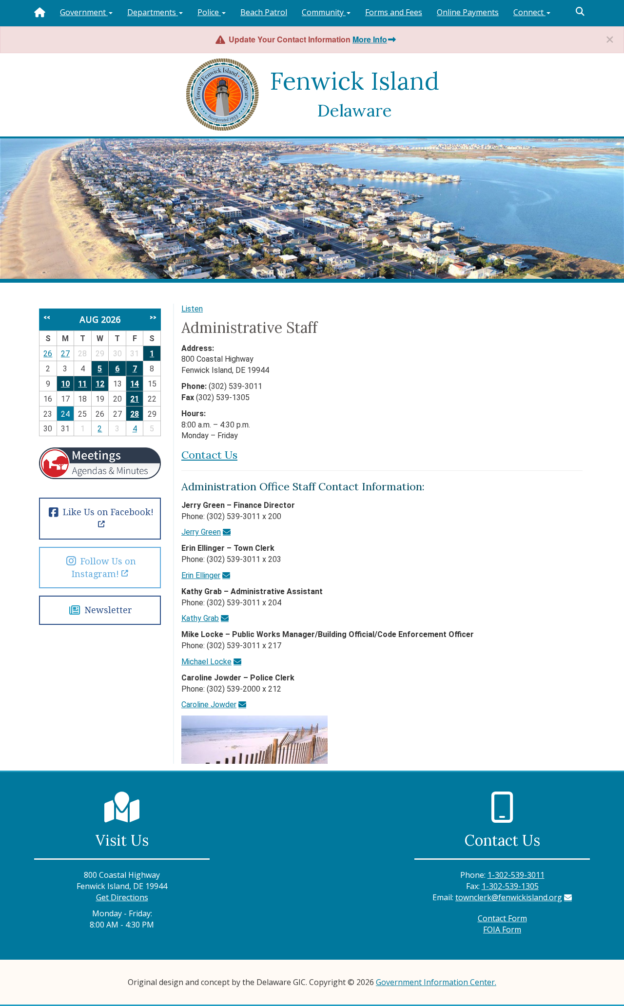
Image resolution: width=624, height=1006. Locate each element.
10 (65, 383)
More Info (369, 39)
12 (100, 383)
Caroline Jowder (208, 704)
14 (134, 383)
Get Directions (122, 897)
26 (47, 353)
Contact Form (502, 918)
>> (153, 317)
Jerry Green (201, 532)
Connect (529, 12)
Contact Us (209, 455)
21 (134, 399)
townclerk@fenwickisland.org (508, 897)
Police (209, 12)
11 (82, 383)
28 (134, 414)
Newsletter (107, 610)
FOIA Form (502, 929)
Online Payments (468, 12)
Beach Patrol (263, 12)
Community (324, 12)
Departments (152, 12)
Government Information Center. (436, 982)
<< (46, 317)
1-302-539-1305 (510, 886)
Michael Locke (206, 661)
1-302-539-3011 (516, 875)
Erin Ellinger (200, 575)
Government (84, 12)
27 (65, 353)
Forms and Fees (393, 12)
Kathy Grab (200, 618)
